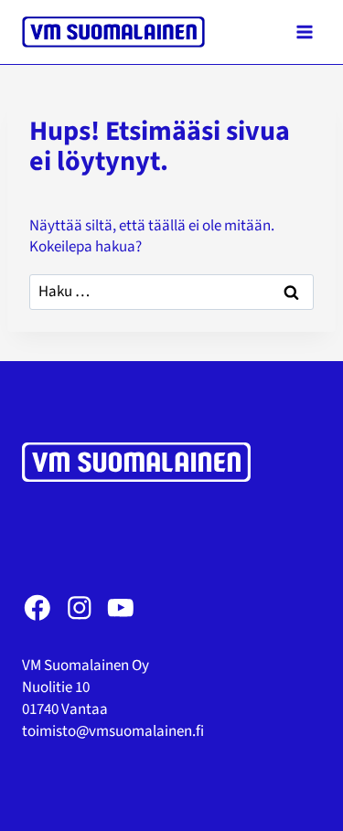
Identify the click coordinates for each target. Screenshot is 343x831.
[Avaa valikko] (304, 31)
